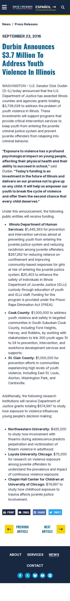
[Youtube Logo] (42, 575)
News (6, 24)
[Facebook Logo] (20, 575)
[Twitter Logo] (27, 575)
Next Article (47, 529)
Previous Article (22, 529)
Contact (35, 566)
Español (43, 7)
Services (35, 555)
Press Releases (26, 24)
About (16, 555)
